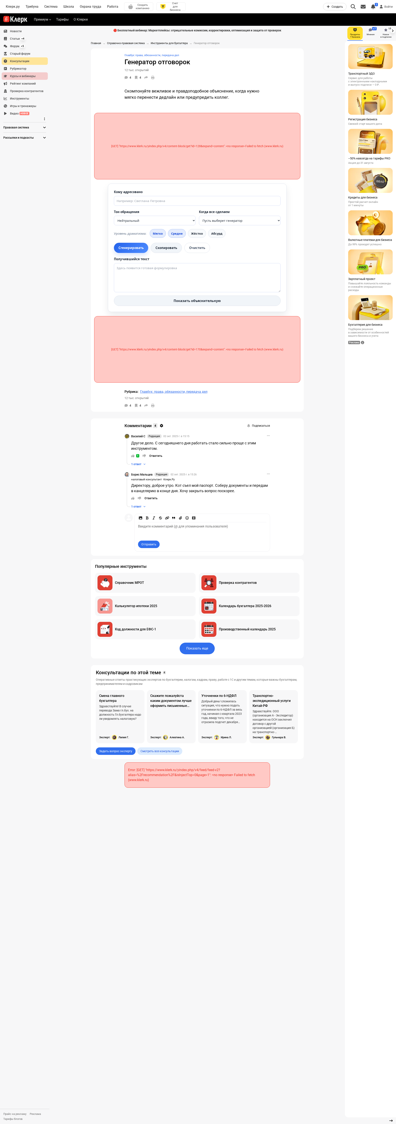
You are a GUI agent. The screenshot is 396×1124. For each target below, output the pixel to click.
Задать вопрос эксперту (115, 751)
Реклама (35, 1113)
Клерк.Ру (169, 479)
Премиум (41, 19)
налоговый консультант (146, 479)
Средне (177, 233)
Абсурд (216, 233)
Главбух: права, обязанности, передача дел (152, 55)
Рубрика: (131, 392)
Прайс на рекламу (14, 1113)
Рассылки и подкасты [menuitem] (18, 137)
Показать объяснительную (197, 300)
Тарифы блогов (12, 1118)
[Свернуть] (391, 1120)
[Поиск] (353, 6)
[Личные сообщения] (363, 6)
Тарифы (62, 19)
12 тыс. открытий (137, 70)
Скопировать (166, 248)
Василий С (138, 436)
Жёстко (197, 233)
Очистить (197, 248)
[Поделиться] (146, 77)
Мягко (158, 233)
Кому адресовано (128, 192)
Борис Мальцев (142, 474)
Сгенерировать (131, 248)
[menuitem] (25, 31)
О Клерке (81, 19)
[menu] (26, 72)
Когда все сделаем (214, 212)
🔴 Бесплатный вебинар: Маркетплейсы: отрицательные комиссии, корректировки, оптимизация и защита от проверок (197, 30)
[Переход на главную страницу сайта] (15, 19)
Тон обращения (126, 212)
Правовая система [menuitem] (16, 127)
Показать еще (197, 648)
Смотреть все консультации (160, 751)
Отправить (148, 544)
